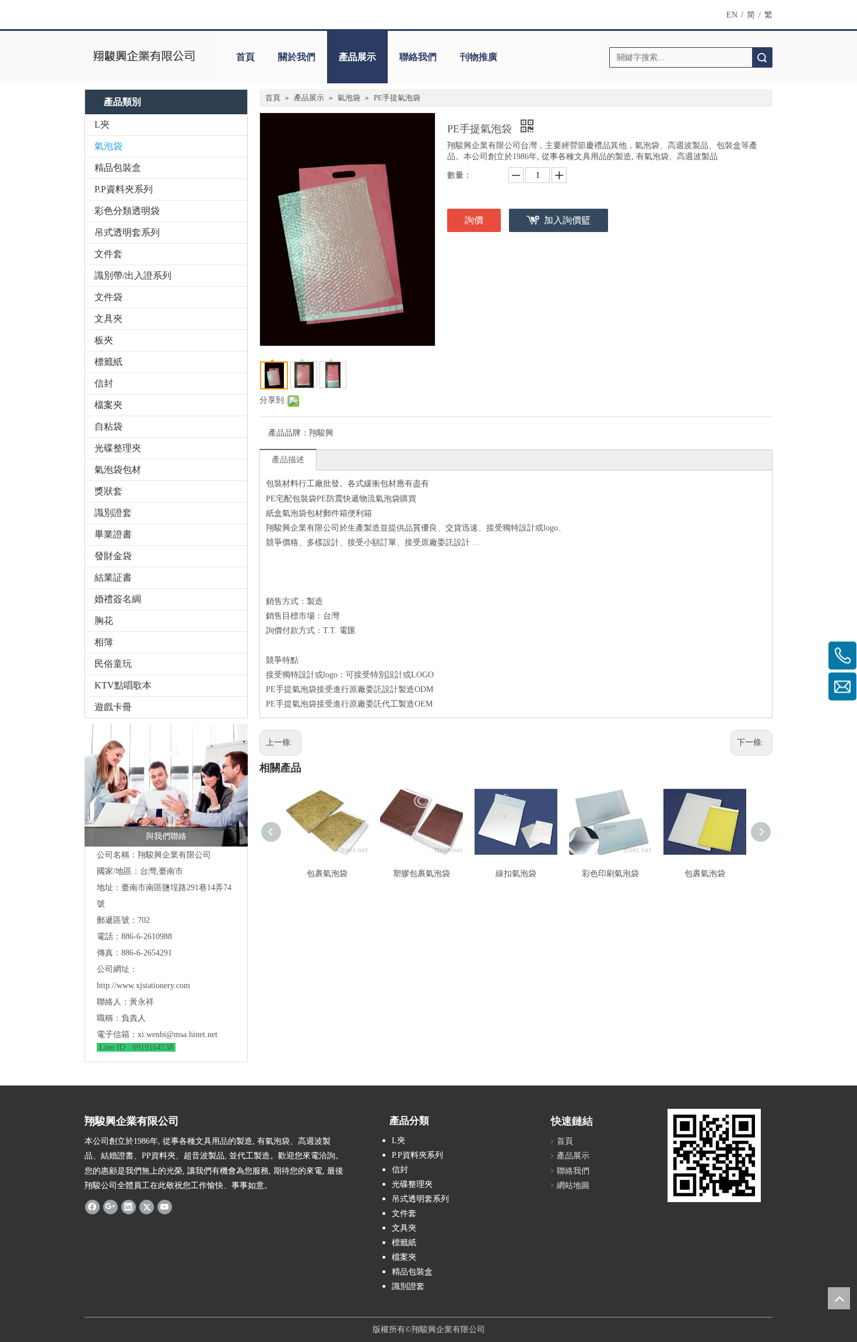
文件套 (108, 254)
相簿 (103, 642)
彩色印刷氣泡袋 (610, 873)
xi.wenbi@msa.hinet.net (177, 1034)
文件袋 (108, 297)
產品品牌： (288, 432)
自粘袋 (108, 426)
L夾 (102, 124)
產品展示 (357, 57)
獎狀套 (108, 491)
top (839, 1298)
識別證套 (113, 513)
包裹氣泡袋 (327, 873)
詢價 (474, 220)
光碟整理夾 (117, 448)
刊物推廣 (478, 57)
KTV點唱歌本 (123, 685)
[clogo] (144, 57)
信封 (103, 383)
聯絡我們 (418, 57)
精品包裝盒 (117, 168)
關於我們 (296, 57)
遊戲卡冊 (113, 707)
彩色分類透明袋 (127, 211)
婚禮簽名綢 (117, 599)
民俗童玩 (113, 664)
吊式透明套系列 (127, 232)
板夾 (103, 340)
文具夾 (108, 319)
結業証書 (113, 577)
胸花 (103, 621)
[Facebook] (92, 1206)
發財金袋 (113, 556)
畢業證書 (113, 534)
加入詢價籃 (567, 220)
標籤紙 (108, 362)
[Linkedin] (128, 1206)
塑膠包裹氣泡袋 (421, 873)
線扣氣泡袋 (516, 873)
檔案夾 (108, 405)
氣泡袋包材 (117, 470)
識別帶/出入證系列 (132, 275)
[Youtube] (164, 1206)
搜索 (762, 57)
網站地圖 (573, 1185)
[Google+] (110, 1206)
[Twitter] (146, 1206)
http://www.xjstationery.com (143, 985)
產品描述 (288, 459)
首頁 (245, 57)
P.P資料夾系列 (123, 189)
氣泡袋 (108, 146)
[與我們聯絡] (166, 785)
